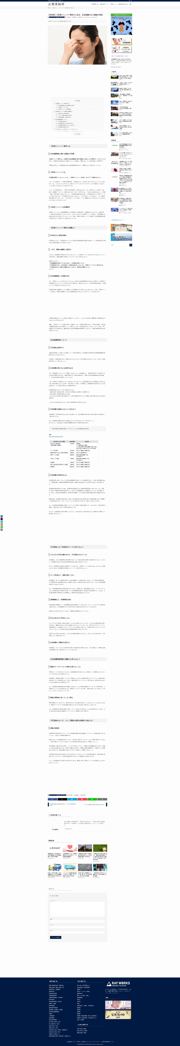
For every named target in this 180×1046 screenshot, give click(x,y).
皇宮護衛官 (52, 1018)
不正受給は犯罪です (62, 121)
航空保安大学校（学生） (55, 1032)
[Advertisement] (77, 79)
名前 (51, 919)
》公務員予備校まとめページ (117, 220)
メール (51, 924)
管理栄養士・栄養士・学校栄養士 (85, 1005)
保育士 (78, 999)
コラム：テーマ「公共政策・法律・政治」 (56, 17)
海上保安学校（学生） (54, 1024)
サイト (51, 930)
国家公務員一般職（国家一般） (57, 987)
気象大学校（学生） (54, 1026)
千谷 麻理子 (55, 829)
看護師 (78, 1013)
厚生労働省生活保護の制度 (55, 436)
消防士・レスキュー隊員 (83, 991)
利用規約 (84, 1041)
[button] (52, 799)
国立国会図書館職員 (54, 1011)
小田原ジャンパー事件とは (62, 103)
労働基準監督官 (53, 995)
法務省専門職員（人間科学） (56, 997)
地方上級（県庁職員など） (84, 985)
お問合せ (79, 1041)
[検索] (131, 1)
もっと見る (77, 134)
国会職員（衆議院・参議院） (56, 1009)
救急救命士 (80, 993)
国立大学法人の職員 (82, 1030)
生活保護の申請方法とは (63, 127)
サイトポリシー (97, 1041)
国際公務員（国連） (82, 1032)
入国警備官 (52, 1016)
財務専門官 (52, 991)
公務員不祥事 (79, 17)
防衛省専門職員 (53, 1020)
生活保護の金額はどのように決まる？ (66, 125)
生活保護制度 (74, 17)
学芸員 (78, 1001)
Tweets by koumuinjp (115, 67)
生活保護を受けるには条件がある (65, 123)
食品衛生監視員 (53, 993)
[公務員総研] (56, 4)
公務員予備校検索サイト (107, 1041)
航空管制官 (52, 999)
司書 (78, 1003)
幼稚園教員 (80, 997)
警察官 (78, 989)
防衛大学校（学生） (54, 1028)
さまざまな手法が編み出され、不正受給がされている (70, 131)
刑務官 (50, 1013)
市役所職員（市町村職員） (84, 987)
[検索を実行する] (130, 245)
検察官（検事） (53, 1003)
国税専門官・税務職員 (54, 989)
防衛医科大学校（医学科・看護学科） (58, 1030)
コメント (52, 900)
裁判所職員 (52, 1005)
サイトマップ (90, 1041)
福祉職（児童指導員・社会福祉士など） (87, 1018)
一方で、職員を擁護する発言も (65, 115)
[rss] (129, 1)
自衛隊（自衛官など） (54, 1034)
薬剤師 (78, 1009)
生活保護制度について (61, 119)
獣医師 (78, 1007)
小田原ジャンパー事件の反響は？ (64, 111)
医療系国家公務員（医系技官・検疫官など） (60, 1036)
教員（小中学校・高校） (83, 995)
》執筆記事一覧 (68, 829)
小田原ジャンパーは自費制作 (64, 109)
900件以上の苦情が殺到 (63, 113)
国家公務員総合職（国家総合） (57, 985)
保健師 (78, 1011)
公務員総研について (71, 1041)
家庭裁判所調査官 (53, 1007)
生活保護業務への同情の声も (64, 117)
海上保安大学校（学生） (55, 1022)
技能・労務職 (80, 1020)
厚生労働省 (68, 17)
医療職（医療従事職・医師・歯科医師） (87, 1016)
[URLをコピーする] (102, 799)
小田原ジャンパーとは (63, 107)
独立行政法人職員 (81, 1028)
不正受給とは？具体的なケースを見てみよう (67, 129)
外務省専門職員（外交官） (55, 1001)
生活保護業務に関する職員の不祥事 (66, 105)
